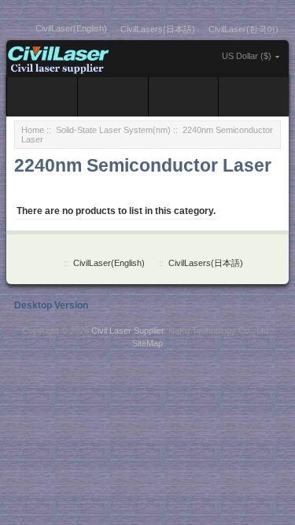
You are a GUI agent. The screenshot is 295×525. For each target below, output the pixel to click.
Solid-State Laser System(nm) (113, 130)
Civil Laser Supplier (127, 330)
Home (32, 130)
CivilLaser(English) (71, 28)
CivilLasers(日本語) (157, 29)
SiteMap (147, 343)
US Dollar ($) (246, 56)
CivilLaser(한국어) (243, 29)
